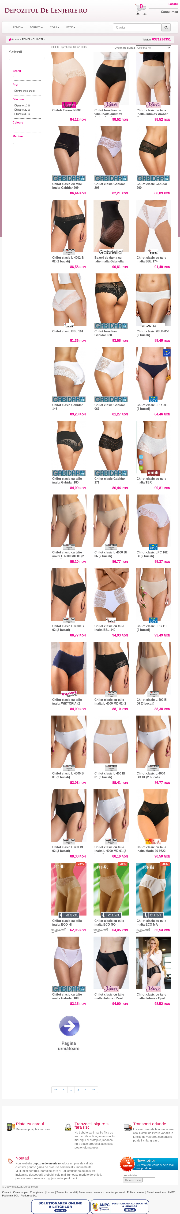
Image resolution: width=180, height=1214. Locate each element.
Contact (7, 1192)
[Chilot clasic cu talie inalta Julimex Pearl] (111, 961)
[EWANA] (69, 105)
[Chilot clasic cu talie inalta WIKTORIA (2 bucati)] (68, 667)
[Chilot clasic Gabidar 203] (111, 151)
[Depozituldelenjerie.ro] (46, 11)
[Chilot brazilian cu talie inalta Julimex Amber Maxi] (111, 77)
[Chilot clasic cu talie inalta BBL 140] (111, 593)
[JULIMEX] (111, 105)
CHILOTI (38, 39)
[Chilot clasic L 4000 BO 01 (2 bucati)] (153, 740)
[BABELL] (153, 252)
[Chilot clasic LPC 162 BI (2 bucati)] (153, 519)
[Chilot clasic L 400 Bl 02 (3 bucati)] (68, 814)
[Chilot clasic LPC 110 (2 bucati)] (153, 593)
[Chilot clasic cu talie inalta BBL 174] (153, 224)
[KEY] (153, 399)
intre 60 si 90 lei (26, 90)
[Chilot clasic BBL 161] (68, 298)
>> (93, 1089)
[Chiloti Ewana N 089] (68, 78)
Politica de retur (136, 1192)
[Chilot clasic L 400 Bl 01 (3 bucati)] (111, 740)
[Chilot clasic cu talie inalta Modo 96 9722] (153, 815)
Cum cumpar (21, 1192)
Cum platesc (37, 1192)
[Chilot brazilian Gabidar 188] (111, 298)
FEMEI (26, 39)
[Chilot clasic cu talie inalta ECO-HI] (68, 888)
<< (55, 1089)
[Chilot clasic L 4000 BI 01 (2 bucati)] (68, 740)
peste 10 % (23, 105)
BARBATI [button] (35, 27)
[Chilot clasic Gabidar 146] (68, 372)
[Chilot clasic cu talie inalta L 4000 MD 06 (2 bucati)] (68, 519)
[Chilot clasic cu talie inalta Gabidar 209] (68, 151)
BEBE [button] (69, 27)
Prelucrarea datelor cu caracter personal (102, 1192)
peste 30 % (23, 114)
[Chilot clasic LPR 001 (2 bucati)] (153, 372)
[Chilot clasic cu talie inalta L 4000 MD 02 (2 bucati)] (111, 667)
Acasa (15, 39)
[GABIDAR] (69, 178)
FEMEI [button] (17, 27)
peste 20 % (23, 109)
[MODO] (153, 841)
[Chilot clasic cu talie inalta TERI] (153, 445)
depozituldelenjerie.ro (47, 1163)
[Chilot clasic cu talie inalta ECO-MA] (153, 888)
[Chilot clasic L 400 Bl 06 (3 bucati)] (153, 667)
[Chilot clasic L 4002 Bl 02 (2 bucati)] (68, 224)
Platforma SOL (10, 1195)
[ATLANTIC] (153, 326)
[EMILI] (153, 473)
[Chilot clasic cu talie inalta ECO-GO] (111, 888)
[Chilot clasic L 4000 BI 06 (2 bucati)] (111, 519)
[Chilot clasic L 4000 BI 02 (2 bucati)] (68, 593)
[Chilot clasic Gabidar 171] (111, 445)
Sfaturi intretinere (157, 1192)
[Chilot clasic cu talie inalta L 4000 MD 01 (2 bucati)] (111, 814)
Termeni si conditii (66, 1192)
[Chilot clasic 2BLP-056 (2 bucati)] (153, 298)
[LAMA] (69, 252)
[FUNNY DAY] (69, 694)
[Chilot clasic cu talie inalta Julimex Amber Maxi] (153, 77)
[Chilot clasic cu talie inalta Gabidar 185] (68, 445)
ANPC (171, 1192)
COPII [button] (53, 27)
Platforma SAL (29, 1195)
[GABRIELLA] (111, 252)
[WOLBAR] (69, 915)
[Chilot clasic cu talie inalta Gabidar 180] (68, 961)
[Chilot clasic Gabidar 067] (111, 372)
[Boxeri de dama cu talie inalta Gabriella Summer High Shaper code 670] (111, 224)
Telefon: (156, 39)
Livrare (50, 1192)
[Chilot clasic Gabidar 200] (153, 151)
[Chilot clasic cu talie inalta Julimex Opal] (153, 961)
